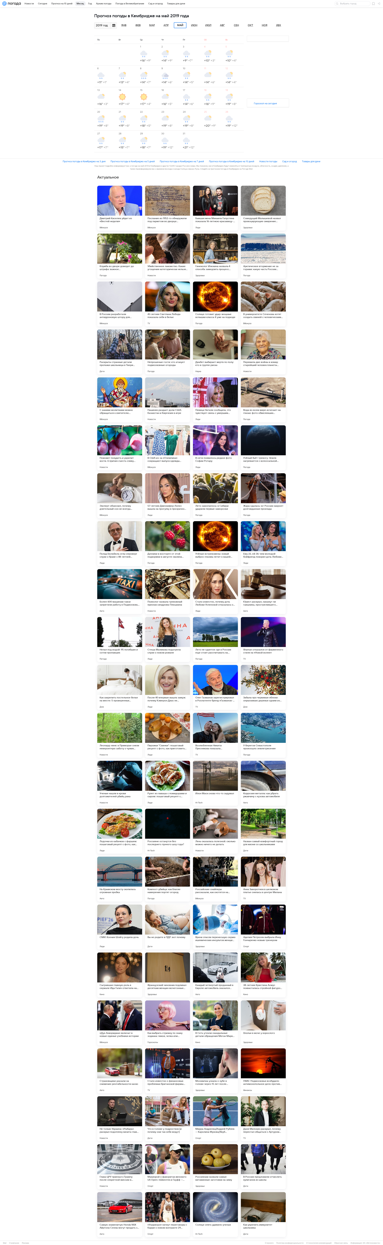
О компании (14, 1243)
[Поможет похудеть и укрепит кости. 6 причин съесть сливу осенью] (119, 447)
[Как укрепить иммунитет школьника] (263, 1214)
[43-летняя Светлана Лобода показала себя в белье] (167, 304)
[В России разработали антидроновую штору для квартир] (119, 304)
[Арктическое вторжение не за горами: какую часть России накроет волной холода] (263, 256)
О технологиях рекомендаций (319, 1243)
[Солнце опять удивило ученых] (215, 1214)
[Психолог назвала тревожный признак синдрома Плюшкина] (167, 591)
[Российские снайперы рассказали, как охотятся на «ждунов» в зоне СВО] (215, 879)
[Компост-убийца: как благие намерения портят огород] (167, 879)
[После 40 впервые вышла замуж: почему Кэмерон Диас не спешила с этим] (167, 687)
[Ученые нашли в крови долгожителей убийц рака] (119, 783)
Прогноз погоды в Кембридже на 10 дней (231, 161)
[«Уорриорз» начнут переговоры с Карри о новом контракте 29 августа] (167, 1214)
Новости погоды (268, 161)
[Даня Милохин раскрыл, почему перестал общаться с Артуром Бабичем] (263, 1118)
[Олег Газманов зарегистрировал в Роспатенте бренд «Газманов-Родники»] (215, 687)
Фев (138, 25)
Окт (250, 25)
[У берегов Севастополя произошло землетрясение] (263, 735)
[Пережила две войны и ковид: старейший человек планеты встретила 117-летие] (263, 351)
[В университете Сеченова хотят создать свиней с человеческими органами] (263, 304)
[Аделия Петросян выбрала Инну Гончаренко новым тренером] (263, 927)
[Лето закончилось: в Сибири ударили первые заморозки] (215, 495)
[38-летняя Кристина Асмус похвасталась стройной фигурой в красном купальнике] (263, 975)
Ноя (264, 25)
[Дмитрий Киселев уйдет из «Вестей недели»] (119, 208)
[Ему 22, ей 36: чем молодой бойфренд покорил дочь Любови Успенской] (263, 543)
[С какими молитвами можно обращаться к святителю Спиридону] (119, 399)
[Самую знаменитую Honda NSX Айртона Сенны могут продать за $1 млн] (119, 1214)
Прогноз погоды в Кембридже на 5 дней (133, 161)
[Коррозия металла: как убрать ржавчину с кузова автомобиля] (263, 783)
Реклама (25, 1243)
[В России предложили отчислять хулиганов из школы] (263, 1166)
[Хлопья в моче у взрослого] (263, 1022)
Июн (194, 25)
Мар (152, 25)
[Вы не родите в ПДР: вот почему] (167, 927)
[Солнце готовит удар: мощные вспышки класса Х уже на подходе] (215, 304)
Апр (166, 25)
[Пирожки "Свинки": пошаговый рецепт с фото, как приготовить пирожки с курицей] (167, 735)
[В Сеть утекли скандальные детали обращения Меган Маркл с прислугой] (215, 1022)
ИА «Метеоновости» (371, 1243)
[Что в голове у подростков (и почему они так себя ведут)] (167, 1118)
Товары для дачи (311, 161)
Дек (278, 25)
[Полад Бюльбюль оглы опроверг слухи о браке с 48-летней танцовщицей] (119, 543)
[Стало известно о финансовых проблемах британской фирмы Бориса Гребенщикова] (167, 1070)
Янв (123, 25)
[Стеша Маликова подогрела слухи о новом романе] (167, 639)
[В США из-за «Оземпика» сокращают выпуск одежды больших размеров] (167, 447)
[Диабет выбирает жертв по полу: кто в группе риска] (215, 351)
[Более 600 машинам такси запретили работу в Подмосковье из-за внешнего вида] (119, 591)
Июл (208, 25)
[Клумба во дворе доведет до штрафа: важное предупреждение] (119, 256)
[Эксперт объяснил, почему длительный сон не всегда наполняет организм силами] (119, 495)
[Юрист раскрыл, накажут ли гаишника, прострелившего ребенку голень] (263, 591)
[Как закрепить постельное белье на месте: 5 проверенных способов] (119, 687)
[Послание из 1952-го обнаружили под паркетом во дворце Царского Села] (167, 208)
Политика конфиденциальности (290, 1243)
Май (180, 25)
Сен (236, 25)
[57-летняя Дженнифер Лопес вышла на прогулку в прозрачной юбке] (167, 495)
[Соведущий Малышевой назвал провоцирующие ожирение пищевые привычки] (263, 208)
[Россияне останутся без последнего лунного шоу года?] (167, 831)
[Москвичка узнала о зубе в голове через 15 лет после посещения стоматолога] (215, 1070)
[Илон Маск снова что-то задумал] (215, 783)
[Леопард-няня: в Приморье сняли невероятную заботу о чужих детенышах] (119, 735)
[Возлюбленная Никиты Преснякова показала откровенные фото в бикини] (215, 735)
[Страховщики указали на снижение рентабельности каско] (119, 1070)
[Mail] (4, 3)
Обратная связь (341, 1243)
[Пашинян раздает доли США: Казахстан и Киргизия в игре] (167, 399)
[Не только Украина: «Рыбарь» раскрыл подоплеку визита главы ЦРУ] (119, 1118)
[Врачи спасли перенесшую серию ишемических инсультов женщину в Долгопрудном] (215, 927)
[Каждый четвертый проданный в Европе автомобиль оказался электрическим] (215, 975)
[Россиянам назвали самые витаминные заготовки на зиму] (215, 1166)
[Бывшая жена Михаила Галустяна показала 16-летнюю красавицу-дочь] (215, 208)
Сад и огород (289, 161)
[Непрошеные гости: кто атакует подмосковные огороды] (167, 351)
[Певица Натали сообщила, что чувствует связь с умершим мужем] (215, 399)
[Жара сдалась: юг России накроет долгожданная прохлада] (263, 495)
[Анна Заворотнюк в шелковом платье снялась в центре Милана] (263, 879)
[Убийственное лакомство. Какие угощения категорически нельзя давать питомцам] (167, 256)
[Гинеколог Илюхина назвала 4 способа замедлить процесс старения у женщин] (215, 256)
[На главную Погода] (14, 3)
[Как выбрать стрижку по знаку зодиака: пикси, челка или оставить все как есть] (167, 1022)
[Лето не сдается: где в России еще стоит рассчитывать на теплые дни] (215, 639)
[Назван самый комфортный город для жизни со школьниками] (263, 831)
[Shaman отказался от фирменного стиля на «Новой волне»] (263, 639)
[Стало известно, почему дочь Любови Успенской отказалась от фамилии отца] (215, 591)
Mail (4, 1243)
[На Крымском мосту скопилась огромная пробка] (119, 879)
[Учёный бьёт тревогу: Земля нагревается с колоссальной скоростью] (263, 447)
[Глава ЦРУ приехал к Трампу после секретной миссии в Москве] (119, 1166)
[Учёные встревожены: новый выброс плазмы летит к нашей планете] (215, 543)
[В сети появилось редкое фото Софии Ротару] (215, 447)
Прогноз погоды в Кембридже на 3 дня (84, 161)
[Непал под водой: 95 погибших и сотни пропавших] (119, 639)
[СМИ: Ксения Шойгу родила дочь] (119, 927)
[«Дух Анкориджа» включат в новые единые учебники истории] (119, 1022)
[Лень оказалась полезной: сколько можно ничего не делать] (215, 831)
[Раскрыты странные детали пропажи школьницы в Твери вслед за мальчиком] (119, 351)
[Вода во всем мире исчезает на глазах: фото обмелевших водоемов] (263, 399)
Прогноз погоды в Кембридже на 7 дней (182, 161)
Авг (222, 25)
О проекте (269, 1243)
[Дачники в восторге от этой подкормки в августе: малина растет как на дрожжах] (167, 543)
